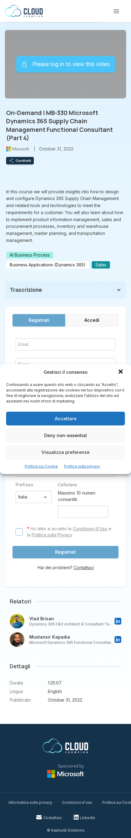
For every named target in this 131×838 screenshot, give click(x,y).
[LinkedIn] (118, 621)
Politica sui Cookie (41, 466)
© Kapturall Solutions (65, 830)
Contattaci (84, 567)
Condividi (23, 160)
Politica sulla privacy (82, 466)
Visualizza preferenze (65, 452)
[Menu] (116, 11)
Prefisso (24, 484)
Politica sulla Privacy (52, 534)
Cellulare (67, 484)
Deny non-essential (65, 435)
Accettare (65, 418)
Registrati (39, 320)
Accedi (91, 320)
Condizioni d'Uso (90, 528)
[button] (121, 372)
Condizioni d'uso (77, 802)
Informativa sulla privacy (30, 802)
